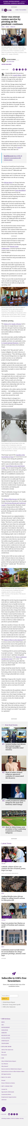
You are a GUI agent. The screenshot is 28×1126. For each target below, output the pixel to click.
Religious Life (5, 1035)
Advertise (3, 1099)
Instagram (17, 1114)
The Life (3, 1052)
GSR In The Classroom (7, 1049)
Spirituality (5, 1040)
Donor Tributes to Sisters (8, 1083)
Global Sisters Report (3, 1109)
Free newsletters (22, 9)
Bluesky (9, 1114)
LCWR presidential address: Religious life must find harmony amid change (16, 802)
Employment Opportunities (8, 1097)
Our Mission (4, 1063)
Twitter (12, 1114)
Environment (5, 1027)
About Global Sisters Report (8, 1061)
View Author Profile (10, 61)
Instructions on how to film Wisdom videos (12, 1071)
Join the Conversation (6, 64)
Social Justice (5, 1038)
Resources (4, 1055)
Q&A (2, 1024)
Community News (6, 1094)
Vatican (3, 863)
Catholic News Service (12, 873)
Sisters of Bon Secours (10, 499)
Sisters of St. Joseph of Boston (12, 324)
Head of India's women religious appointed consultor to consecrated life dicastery (15, 775)
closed (19, 147)
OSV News (3, 958)
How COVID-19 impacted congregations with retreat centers (13, 158)
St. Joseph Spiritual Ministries (10, 343)
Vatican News (7, 860)
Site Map (21, 1118)
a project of (14, 2)
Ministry (13, 26)
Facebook (14, 1114)
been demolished (20, 190)
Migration (4, 1030)
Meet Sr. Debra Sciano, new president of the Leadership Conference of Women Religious (16, 830)
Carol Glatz (4, 873)
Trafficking (5, 1043)
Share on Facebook (17, 69)
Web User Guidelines (15, 1118)
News (2, 26)
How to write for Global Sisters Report (11, 1069)
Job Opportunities (6, 1074)
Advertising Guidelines (5, 1118)
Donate (17, 9)
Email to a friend (23, 69)
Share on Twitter (20, 69)
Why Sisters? (4, 1066)
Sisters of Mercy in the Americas (13, 640)
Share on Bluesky (14, 69)
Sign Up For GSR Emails (7, 1092)
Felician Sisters (8, 182)
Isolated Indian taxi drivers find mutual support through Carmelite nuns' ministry (16, 747)
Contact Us (4, 1089)
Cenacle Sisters (17, 75)
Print (26, 69)
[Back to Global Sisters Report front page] (7, 10)
